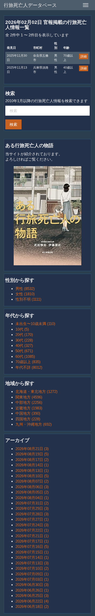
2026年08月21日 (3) (32, 448)
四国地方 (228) (27, 419)
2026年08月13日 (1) (32, 470)
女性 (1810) (25, 294)
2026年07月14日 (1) (32, 557)
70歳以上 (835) (28, 362)
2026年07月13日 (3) (32, 563)
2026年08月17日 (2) (32, 459)
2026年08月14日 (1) (32, 465)
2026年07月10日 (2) (32, 568)
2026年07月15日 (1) (32, 552)
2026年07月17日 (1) (32, 541)
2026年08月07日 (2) (32, 481)
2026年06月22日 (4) (32, 601)
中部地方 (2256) (28, 402)
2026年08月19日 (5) (32, 454)
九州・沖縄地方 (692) (33, 424)
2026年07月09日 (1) (32, 574)
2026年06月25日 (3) (32, 595)
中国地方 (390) (27, 413)
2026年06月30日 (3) (32, 584)
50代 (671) (24, 351)
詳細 (84, 56)
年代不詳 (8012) (28, 367)
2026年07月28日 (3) (32, 514)
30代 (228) (24, 340)
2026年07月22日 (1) (32, 530)
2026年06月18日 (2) (32, 606)
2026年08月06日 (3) (32, 487)
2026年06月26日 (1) (32, 590)
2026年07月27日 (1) (32, 519)
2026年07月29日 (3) (32, 508)
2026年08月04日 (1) (32, 498)
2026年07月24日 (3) (32, 525)
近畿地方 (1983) (28, 408)
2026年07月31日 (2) (32, 503)
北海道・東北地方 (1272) (36, 391)
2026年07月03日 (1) (32, 579)
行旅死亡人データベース (30, 5)
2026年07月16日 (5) (32, 546)
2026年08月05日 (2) (32, 492)
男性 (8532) (25, 288)
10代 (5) (22, 329)
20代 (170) (24, 334)
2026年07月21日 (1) (32, 536)
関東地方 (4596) (28, 397)
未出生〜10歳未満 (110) (35, 323)
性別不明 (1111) (28, 299)
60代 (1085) (25, 356)
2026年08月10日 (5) (32, 476)
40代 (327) (24, 345)
